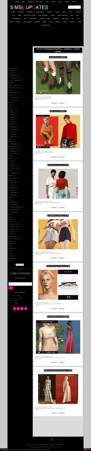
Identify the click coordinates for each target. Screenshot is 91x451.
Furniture (11, 109)
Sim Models (12, 229)
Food (10, 107)
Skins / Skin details (13, 238)
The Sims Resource (53, 202)
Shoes (41, 97)
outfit (45, 357)
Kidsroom (12, 122)
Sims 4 (50, 98)
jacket (42, 152)
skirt (50, 253)
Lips (11, 170)
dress (42, 357)
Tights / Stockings (14, 80)
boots (42, 98)
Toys (10, 253)
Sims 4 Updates (29, 7)
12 (61, 439)
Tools (10, 251)
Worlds (10, 261)
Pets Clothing (13, 212)
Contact (18, 295)
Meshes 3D (11, 175)
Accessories (43, 302)
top (53, 152)
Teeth (10, 246)
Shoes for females (47, 97)
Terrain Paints (12, 248)
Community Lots (14, 148)
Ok (85, 449)
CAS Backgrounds (13, 92)
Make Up (11, 158)
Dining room (13, 117)
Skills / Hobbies (13, 236)
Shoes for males (14, 226)
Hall (11, 119)
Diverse (11, 102)
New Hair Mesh (14, 144)
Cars (10, 90)
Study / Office (13, 136)
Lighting (12, 190)
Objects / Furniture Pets (16, 207)
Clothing (42, 150)
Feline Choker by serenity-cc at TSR (58, 266)
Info (88, 449)
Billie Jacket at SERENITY (58, 111)
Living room (13, 127)
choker (42, 303)
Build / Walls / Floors (14, 88)
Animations (11, 83)
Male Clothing (13, 100)
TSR (60, 202)
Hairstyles (11, 141)
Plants (10, 214)
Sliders (10, 241)
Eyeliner (12, 163)
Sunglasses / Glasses (15, 78)
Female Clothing (48, 150)
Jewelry (48, 302)
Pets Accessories (14, 209)
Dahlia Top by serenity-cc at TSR (58, 165)
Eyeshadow (13, 165)
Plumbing (12, 195)
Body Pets (12, 202)
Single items (13, 134)
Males (11, 233)
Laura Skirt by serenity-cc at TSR (58, 215)
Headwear (12, 70)
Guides (10, 139)
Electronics (13, 187)
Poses (10, 217)
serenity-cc (46, 98)
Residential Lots (14, 151)
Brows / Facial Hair (13, 85)
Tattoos (11, 243)
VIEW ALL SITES (19, 264)
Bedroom (12, 114)
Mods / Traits (12, 178)
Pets (10, 200)
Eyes (10, 105)
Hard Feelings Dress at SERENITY (58, 316)
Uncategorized (12, 258)
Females (12, 231)
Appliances (13, 182)
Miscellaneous (13, 75)
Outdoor (12, 131)
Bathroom (12, 112)
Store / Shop (13, 153)
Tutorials (11, 256)
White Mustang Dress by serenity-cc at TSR (58, 370)
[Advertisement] (45, 37)
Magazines (11, 156)
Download (61, 103)
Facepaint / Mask (14, 168)
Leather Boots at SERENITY (58, 57)
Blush (11, 160)
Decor (11, 185)
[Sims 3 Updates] (20, 273)
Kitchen (12, 124)
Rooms (10, 219)
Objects (11, 180)
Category (11, 281)
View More (53, 103)
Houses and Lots (13, 146)
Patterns (11, 197)
